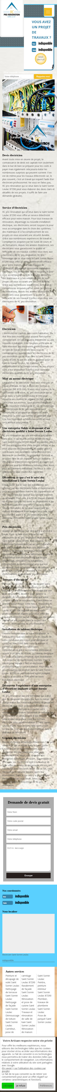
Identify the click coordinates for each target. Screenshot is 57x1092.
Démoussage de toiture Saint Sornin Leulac (12, 1020)
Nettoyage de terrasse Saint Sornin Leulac (12, 993)
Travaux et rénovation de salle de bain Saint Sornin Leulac (28, 1019)
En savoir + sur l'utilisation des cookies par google (24, 1070)
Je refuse (20, 1085)
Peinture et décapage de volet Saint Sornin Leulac (12, 980)
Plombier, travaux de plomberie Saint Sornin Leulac (44, 1005)
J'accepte (8, 1085)
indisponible (45, 43)
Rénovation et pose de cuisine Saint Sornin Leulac (28, 1003)
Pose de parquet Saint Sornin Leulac (44, 1019)
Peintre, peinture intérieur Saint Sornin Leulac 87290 (44, 989)
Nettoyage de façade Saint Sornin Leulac (12, 1007)
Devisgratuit (41, 58)
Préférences (46, 1085)
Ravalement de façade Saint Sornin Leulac (28, 990)
